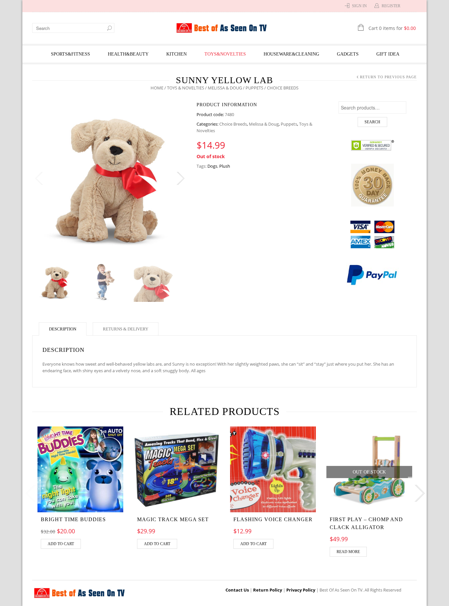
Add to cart (61, 544)
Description (62, 329)
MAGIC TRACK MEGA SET (173, 519)
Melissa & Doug (225, 88)
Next (180, 178)
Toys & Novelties (185, 88)
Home (157, 88)
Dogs (212, 166)
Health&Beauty (128, 54)
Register (391, 6)
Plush (224, 166)
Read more (348, 551)
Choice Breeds (233, 124)
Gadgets (348, 54)
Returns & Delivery (125, 329)
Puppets (254, 88)
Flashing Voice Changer (273, 519)
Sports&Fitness (70, 54)
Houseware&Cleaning (291, 54)
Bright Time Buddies (73, 519)
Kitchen (176, 54)
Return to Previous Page (388, 77)
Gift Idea (387, 54)
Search (372, 122)
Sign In (359, 6)
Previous (38, 178)
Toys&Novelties (225, 54)
